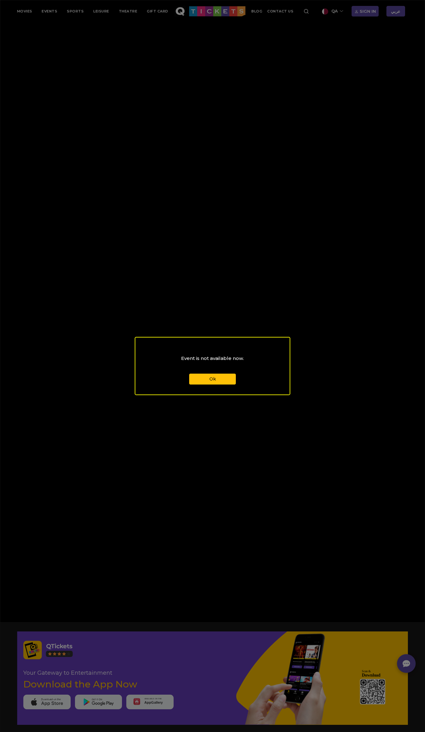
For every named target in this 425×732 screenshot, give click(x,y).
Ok (212, 379)
